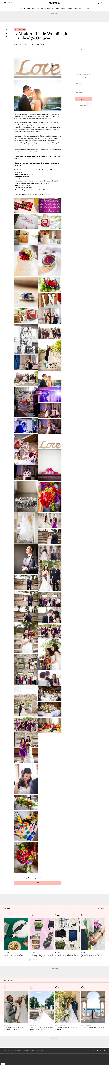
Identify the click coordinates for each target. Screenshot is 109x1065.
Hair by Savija (26, 185)
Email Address (79, 92)
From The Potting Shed (26, 188)
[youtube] (104, 1050)
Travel (57, 8)
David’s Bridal (18, 172)
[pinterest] (97, 1050)
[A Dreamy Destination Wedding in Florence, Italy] (67, 1007)
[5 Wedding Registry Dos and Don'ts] (67, 934)
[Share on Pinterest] (6, 30)
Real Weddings (25, 8)
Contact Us (19, 1050)
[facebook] (89, 1050)
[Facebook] (6, 33)
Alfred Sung (29, 174)
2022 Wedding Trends (81, 8)
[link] (54, 2)
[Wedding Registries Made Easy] (16, 934)
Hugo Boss (26, 177)
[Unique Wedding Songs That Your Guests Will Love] (93, 934)
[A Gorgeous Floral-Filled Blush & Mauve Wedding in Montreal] (16, 1007)
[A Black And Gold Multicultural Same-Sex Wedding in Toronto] (42, 1007)
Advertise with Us (12, 1050)
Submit (83, 99)
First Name (78, 83)
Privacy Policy (94, 1056)
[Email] (6, 37)
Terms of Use (102, 1056)
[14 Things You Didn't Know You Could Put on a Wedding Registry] (42, 934)
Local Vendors (66, 8)
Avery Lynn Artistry (44, 183)
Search (5, 1050)
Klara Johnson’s (23, 179)
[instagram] (93, 1050)
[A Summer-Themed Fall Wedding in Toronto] (93, 1007)
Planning (35, 8)
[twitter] (101, 1050)
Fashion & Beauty (47, 8)
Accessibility (26, 1050)
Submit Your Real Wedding (37, 1050)
